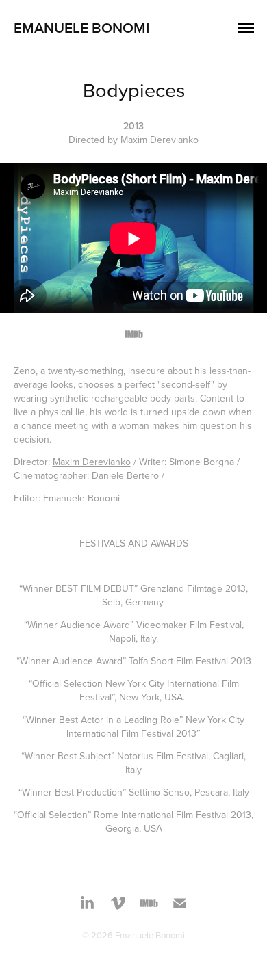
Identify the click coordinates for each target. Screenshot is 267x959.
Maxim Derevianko (92, 462)
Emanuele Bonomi (81, 27)
